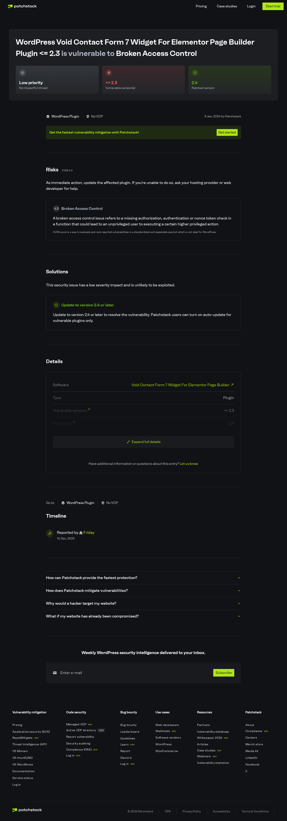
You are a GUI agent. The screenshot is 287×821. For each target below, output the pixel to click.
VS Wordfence (23, 764)
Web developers (167, 725)
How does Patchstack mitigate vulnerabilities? (87, 590)
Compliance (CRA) (81, 749)
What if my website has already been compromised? (92, 616)
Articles (203, 744)
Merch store (254, 744)
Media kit (252, 751)
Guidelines (128, 738)
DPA (168, 811)
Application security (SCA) (31, 732)
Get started (227, 132)
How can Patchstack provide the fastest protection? (91, 577)
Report (125, 751)
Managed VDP (79, 724)
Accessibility (221, 811)
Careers (251, 737)
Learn (127, 744)
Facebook (252, 764)
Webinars (207, 756)
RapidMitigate (25, 738)
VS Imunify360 (23, 758)
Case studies (227, 6)
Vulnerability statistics (213, 763)
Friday (88, 532)
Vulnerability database (213, 732)
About (250, 725)
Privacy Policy (192, 811)
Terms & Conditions (255, 811)
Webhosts (165, 731)
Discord (126, 758)
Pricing (201, 6)
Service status (23, 778)
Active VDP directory (85, 730)
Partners (204, 725)
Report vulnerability (80, 737)
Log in (16, 785)
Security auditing (78, 743)
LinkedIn (251, 758)
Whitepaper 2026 (212, 738)
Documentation (23, 771)
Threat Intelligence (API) (29, 744)
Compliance (256, 731)
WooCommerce (167, 751)
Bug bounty (128, 725)
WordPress (163, 744)
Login (251, 6)
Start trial (273, 6)
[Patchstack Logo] (22, 6)
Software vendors (168, 737)
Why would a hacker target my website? (81, 603)
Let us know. (189, 464)
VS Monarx (20, 751)
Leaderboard (130, 732)
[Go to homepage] (27, 811)
